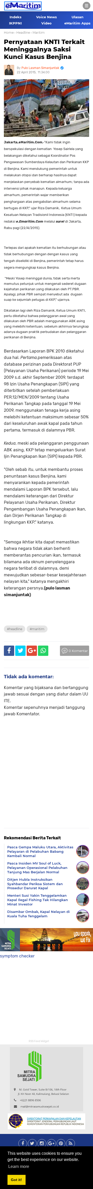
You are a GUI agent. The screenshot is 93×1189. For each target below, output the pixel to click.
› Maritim (38, 32)
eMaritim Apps (77, 23)
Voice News (46, 17)
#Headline (14, 629)
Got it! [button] (16, 1180)
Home (9, 32)
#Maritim (37, 629)
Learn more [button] (18, 1166)
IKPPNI (15, 23)
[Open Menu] (86, 6)
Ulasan (77, 17)
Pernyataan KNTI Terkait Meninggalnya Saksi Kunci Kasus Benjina (44, 49)
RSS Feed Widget (39, 1041)
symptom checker (17, 956)
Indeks (15, 17)
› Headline (22, 32)
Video (46, 23)
